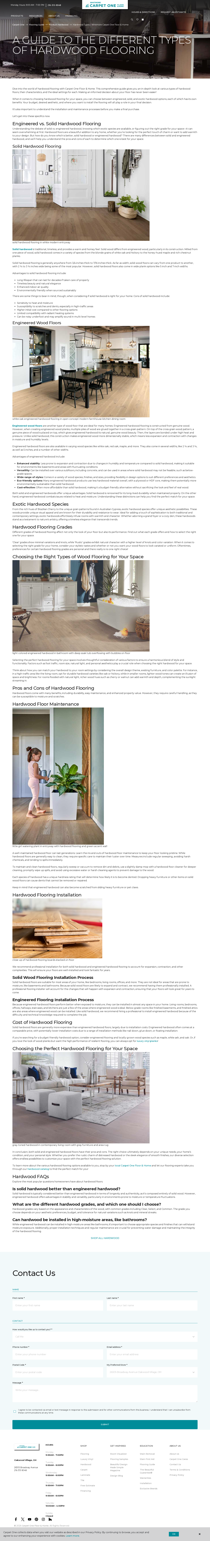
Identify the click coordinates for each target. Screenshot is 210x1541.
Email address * (114, 1347)
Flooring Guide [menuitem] (147, 1464)
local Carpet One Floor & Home (133, 1165)
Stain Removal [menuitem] (147, 1454)
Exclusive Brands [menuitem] (148, 1488)
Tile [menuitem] (82, 1480)
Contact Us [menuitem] (175, 1464)
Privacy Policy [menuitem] (177, 1475)
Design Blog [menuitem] (116, 1475)
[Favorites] (137, 20)
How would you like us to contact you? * (32, 1329)
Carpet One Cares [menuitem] (179, 1459)
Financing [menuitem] (71, 16)
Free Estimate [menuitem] (87, 1485)
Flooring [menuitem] (84, 1454)
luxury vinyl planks (147, 1041)
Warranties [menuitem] (145, 1478)
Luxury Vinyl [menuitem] (86, 1459)
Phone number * (20, 1347)
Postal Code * (19, 1365)
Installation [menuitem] (146, 1483)
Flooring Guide (36, 24)
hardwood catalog (38, 1169)
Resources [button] (35, 16)
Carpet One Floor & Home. (35, 1525)
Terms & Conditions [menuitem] (180, 1469)
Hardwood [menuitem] (85, 1464)
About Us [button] (54, 16)
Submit (105, 1424)
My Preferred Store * (117, 1365)
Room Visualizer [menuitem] (118, 1454)
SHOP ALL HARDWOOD (105, 1238)
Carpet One (18, 24)
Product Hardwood (58, 24)
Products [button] (17, 16)
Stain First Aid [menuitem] (147, 1459)
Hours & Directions (143, 12)
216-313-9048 (54, 5)
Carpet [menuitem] (83, 1469)
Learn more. (73, 1535)
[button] (132, 20)
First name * (18, 1298)
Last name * (113, 1298)
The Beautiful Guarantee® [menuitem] (147, 1471)
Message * (17, 1383)
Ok (173, 1534)
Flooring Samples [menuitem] (119, 1459)
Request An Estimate (173, 12)
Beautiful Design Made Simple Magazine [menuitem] (118, 1467)
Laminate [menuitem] (85, 1475)
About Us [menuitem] (174, 1454)
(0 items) (143, 20)
